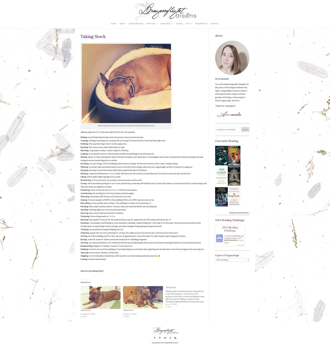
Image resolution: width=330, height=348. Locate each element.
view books (241, 245)
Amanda (226, 236)
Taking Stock (86, 310)
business (113, 190)
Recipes (179, 24)
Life (188, 24)
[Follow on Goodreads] (170, 338)
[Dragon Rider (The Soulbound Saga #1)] (221, 205)
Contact (215, 24)
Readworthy (201, 24)
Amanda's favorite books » (239, 213)
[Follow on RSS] (175, 338)
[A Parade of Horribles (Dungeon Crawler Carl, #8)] (234, 165)
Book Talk (165, 24)
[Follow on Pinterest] (160, 338)
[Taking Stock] (101, 297)
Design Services (136, 24)
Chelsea (112, 173)
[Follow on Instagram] (165, 338)
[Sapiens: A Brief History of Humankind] (234, 205)
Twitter (112, 216)
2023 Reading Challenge (230, 228)
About (123, 24)
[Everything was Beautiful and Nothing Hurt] (221, 164)
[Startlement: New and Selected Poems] (221, 185)
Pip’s (98, 132)
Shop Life (150, 24)
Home (113, 24)
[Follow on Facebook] (155, 338)
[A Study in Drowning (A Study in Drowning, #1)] (234, 185)
